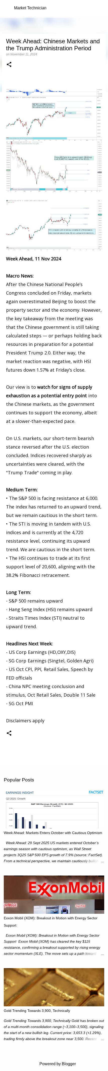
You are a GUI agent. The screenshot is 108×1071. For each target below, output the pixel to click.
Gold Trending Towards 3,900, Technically (37, 1011)
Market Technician (30, 8)
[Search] (101, 8)
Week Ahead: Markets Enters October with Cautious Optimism (53, 833)
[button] (9, 64)
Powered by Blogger (57, 1064)
